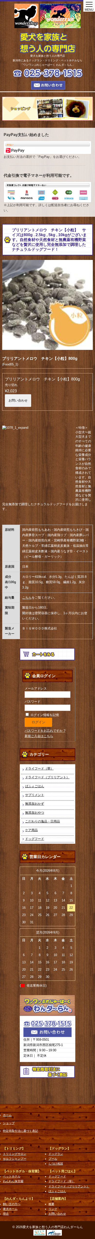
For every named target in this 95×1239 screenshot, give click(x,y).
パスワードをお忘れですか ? (45, 730)
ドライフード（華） (39, 768)
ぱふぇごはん (34, 786)
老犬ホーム (10, 1209)
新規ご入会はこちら (39, 736)
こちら (27, 597)
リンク (52, 1209)
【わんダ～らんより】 (19, 1198)
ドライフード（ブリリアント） (47, 777)
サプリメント (34, 795)
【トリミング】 (14, 1148)
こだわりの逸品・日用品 (42, 821)
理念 (6, 1213)
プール (52, 1158)
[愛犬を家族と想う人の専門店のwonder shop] (26, 16)
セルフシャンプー (14, 1158)
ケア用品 (31, 830)
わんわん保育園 (13, 1181)
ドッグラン (55, 1154)
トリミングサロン (14, 1154)
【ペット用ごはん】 (62, 1171)
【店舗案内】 (57, 1198)
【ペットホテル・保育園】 (22, 1171)
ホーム (7, 1115)
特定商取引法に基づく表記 (20, 1131)
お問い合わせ (18, 400)
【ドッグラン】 (59, 1148)
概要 (51, 1204)
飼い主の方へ (11, 1204)
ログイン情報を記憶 (44, 715)
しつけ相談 (55, 1163)
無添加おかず (34, 803)
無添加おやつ (34, 812)
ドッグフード (34, 839)
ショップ (9, 1123)
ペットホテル (11, 1176)
